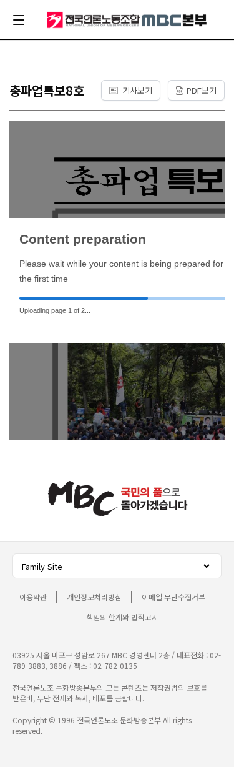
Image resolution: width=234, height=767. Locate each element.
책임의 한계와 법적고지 (122, 616)
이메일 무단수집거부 (173, 596)
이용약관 (33, 596)
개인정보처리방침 (94, 596)
